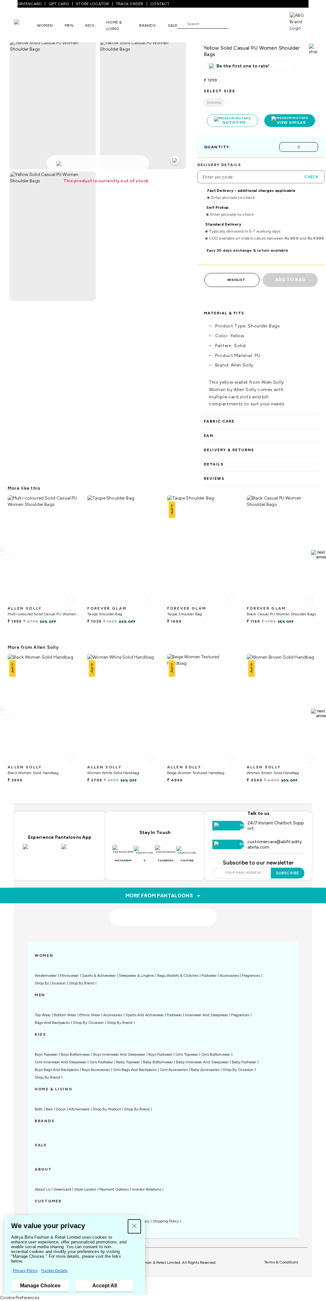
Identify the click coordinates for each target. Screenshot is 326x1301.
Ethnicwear (69, 975)
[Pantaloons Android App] (79, 850)
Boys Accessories (96, 1069)
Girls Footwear (101, 1062)
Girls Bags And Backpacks (135, 1069)
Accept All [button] (104, 1285)
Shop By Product (107, 1109)
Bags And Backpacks (52, 1022)
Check (311, 177)
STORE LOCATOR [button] (92, 4)
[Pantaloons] (25, 25)
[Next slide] (318, 554)
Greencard (62, 1189)
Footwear (209, 975)
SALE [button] (172, 25)
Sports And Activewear (144, 1015)
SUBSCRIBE (287, 873)
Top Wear (43, 1015)
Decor (61, 1109)
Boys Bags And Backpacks (57, 1069)
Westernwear (46, 975)
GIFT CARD (59, 4)
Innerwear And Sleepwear (206, 1015)
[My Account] (254, 23)
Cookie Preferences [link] (19, 1297)
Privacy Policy (25, 1271)
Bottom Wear (65, 1015)
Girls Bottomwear (215, 1054)
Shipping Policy (165, 1221)
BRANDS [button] (147, 25)
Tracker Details (54, 1271)
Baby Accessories (205, 1069)
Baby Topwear (128, 1062)
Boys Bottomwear (75, 1054)
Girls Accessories (174, 1069)
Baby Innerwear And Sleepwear (202, 1062)
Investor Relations (146, 1189)
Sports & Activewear (99, 975)
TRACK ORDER (130, 4)
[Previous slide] (7, 554)
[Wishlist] (236, 23)
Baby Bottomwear (158, 1062)
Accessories (229, 975)
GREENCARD (30, 4)
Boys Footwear (160, 1054)
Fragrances (251, 975)
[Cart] (271, 23)
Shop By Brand (81, 983)
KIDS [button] (89, 25)
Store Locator (85, 1189)
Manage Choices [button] (40, 1285)
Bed (49, 1109)
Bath (39, 1109)
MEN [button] (69, 25)
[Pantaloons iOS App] (40, 850)
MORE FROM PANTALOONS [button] (163, 895)
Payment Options (114, 1189)
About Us (42, 1189)
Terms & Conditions (281, 1262)
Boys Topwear (46, 1054)
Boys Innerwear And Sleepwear (119, 1054)
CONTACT (159, 4)
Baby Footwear (244, 1062)
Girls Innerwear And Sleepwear (60, 1062)
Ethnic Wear (89, 1015)
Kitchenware (79, 1109)
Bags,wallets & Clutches (177, 975)
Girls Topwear (186, 1054)
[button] (134, 1226)
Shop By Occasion (50, 983)
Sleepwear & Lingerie (136, 975)
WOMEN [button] (45, 25)
